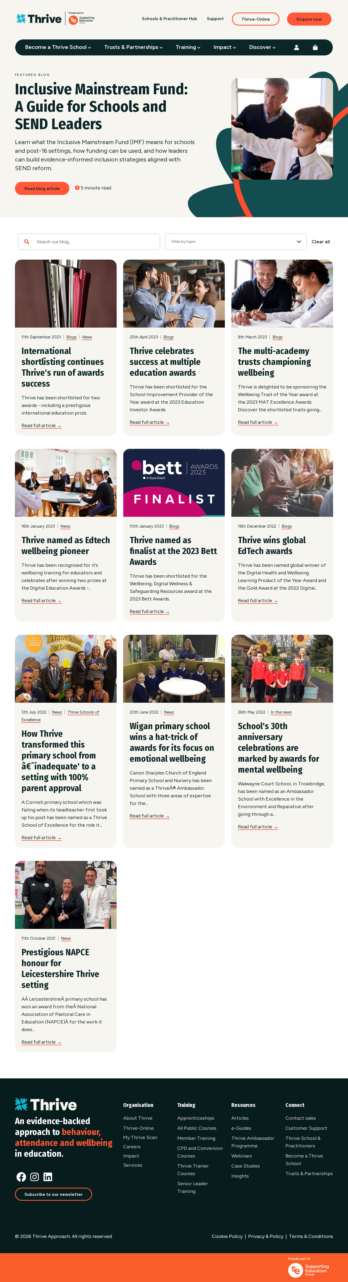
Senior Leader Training (192, 1187)
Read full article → (41, 425)
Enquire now (309, 19)
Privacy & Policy (265, 1236)
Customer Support (306, 1128)
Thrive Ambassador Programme (252, 1142)
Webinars (241, 1156)
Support (215, 18)
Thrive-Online (255, 19)
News (87, 337)
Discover (261, 47)
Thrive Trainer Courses (193, 1170)
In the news (281, 712)
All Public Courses (196, 1128)
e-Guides (241, 1128)
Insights (240, 1176)
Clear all (321, 241)
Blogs (71, 337)
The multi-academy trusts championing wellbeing (274, 362)
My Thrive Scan (140, 1137)
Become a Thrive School (56, 47)
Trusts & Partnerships (132, 47)
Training (186, 47)
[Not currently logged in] (296, 47)
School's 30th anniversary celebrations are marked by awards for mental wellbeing (278, 748)
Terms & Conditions (311, 1236)
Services (132, 1165)
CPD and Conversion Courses (200, 1152)
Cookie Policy (227, 1236)
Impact (223, 47)
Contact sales (300, 1118)
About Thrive (138, 1118)
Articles (240, 1118)
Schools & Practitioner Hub (169, 18)
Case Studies (245, 1166)
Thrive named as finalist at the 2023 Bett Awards (173, 551)
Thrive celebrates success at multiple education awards (165, 362)
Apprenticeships (195, 1118)
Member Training (196, 1138)
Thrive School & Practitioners (303, 1142)
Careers (132, 1147)
